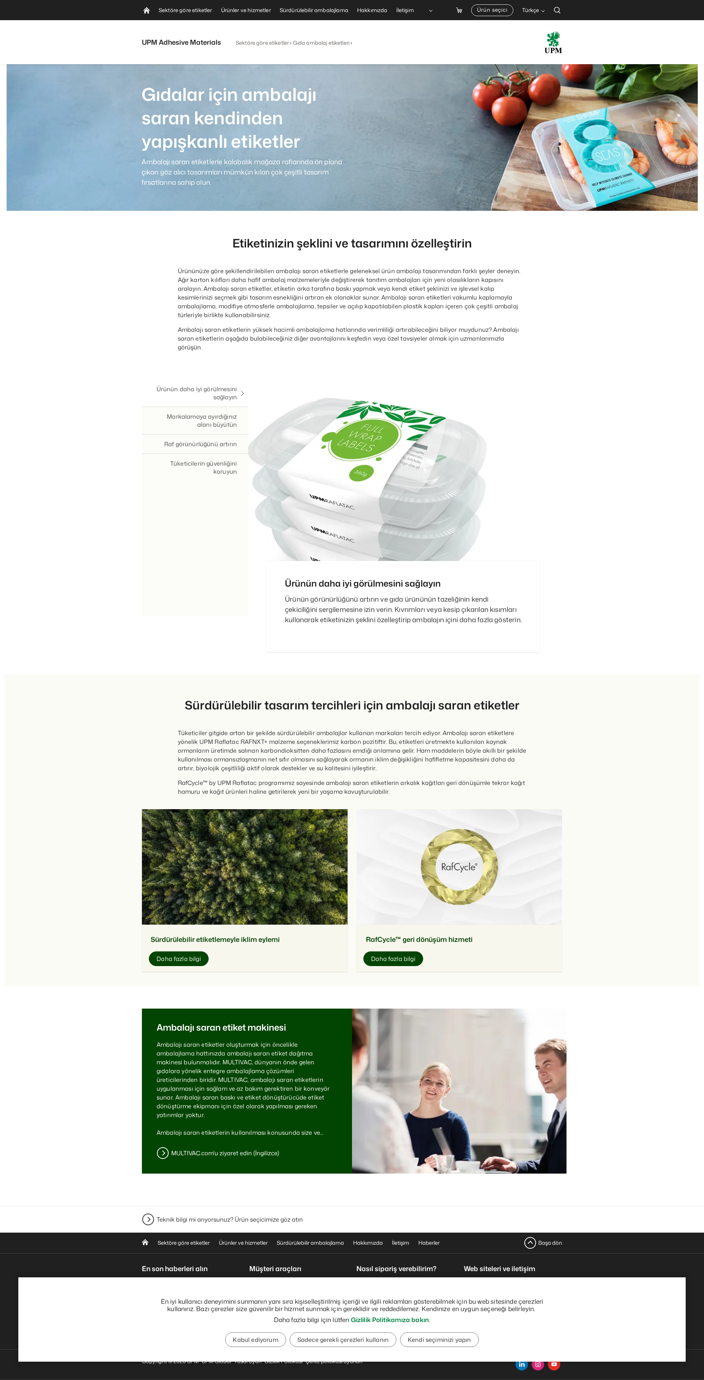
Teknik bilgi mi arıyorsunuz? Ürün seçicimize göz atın (230, 1219)
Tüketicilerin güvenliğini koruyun (203, 467)
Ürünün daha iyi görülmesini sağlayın (197, 393)
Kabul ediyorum (255, 1340)
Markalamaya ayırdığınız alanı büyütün (202, 420)
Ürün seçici (492, 10)
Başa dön (550, 1243)
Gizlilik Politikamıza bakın (390, 1319)
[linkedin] (522, 1364)
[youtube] (554, 1364)
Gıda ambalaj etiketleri (321, 43)
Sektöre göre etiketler (262, 43)
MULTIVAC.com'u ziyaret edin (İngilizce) (225, 1153)
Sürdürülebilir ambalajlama (310, 1243)
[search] (557, 10)
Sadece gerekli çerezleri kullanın (343, 1340)
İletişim (400, 1243)
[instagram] (538, 1364)
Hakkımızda (368, 1243)
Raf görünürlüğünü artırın (200, 444)
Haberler (429, 1243)
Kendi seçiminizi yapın (439, 1340)
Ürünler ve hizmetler (243, 1243)
